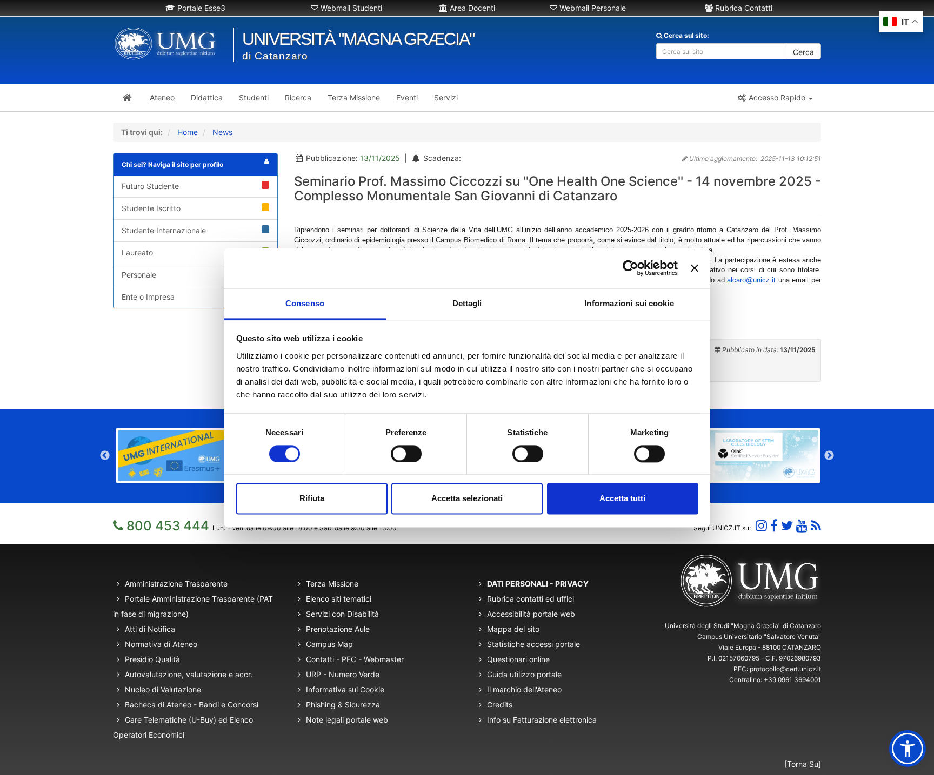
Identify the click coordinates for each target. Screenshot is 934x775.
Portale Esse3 (200, 7)
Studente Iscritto (151, 208)
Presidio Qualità (152, 659)
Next (829, 455)
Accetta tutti (622, 498)
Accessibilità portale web (531, 613)
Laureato (137, 252)
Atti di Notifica (150, 629)
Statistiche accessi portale (533, 644)
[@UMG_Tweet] (787, 526)
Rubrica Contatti (742, 7)
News (222, 132)
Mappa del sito (513, 629)
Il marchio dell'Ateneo (524, 689)
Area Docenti (471, 7)
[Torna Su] (802, 764)
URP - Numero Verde (342, 674)
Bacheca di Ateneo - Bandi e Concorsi (191, 704)
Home (187, 132)
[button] (775, 97)
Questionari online (518, 659)
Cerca (803, 52)
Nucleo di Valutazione (163, 689)
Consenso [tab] (304, 303)
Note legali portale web (347, 719)
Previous (104, 455)
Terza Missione (332, 583)
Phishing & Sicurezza (343, 704)
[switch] (406, 453)
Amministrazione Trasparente (176, 583)
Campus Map (329, 644)
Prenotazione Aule (338, 629)
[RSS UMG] (816, 526)
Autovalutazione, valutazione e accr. (188, 674)
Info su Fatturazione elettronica (542, 719)
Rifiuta (311, 498)
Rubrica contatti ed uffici (530, 598)
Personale (139, 274)
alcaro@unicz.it (751, 280)
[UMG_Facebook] (774, 526)
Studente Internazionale (164, 230)
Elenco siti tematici (338, 598)
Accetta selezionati (467, 498)
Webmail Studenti (350, 7)
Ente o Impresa (148, 296)
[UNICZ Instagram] (761, 526)
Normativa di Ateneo (161, 644)
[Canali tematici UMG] (802, 526)
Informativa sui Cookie (345, 689)
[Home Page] (127, 97)
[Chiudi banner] (694, 268)
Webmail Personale (591, 7)
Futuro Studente (150, 186)
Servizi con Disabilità (342, 613)
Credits (499, 704)
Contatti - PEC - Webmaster (355, 659)
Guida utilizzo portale (524, 674)
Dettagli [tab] (467, 303)
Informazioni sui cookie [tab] (628, 303)
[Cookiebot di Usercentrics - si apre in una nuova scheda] (630, 268)
